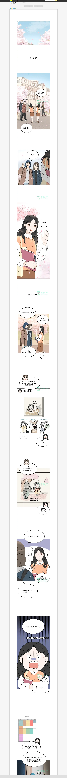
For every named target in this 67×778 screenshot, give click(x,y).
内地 (18, 0)
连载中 (27, 0)
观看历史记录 (38, 0)
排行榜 (30, 0)
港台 (21, 0)
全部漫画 (34, 0)
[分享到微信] (15, 8)
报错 (22, 8)
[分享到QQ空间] (11, 8)
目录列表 (26, 5)
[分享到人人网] (14, 8)
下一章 (36, 5)
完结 (24, 0)
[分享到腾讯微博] (13, 8)
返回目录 (40, 5)
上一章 (31, 5)
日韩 (16, 0)
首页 (13, 0)
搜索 (56, 0)
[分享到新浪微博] (12, 8)
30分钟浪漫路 (13, 3)
